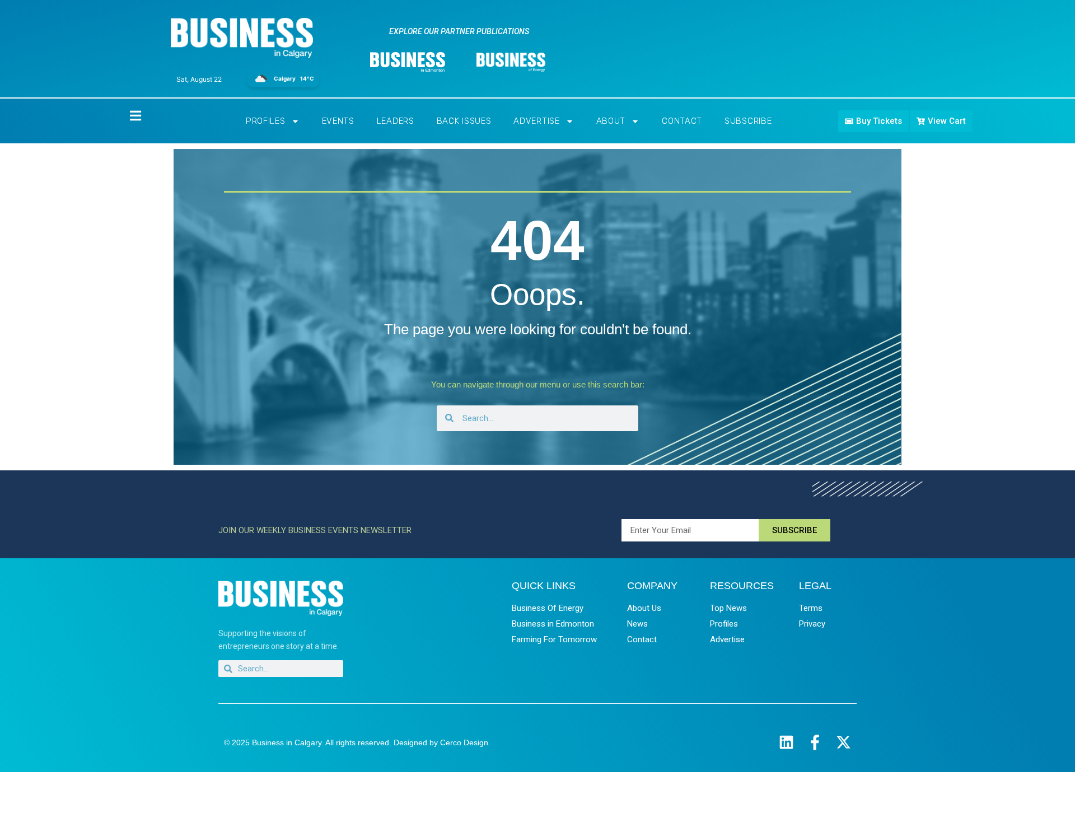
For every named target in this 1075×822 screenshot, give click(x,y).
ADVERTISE (536, 121)
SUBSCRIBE (748, 121)
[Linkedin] (786, 742)
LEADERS (395, 121)
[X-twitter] (843, 742)
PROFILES (266, 121)
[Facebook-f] (814, 742)
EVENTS (338, 121)
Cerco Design (464, 742)
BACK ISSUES (464, 121)
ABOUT (611, 121)
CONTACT (682, 121)
